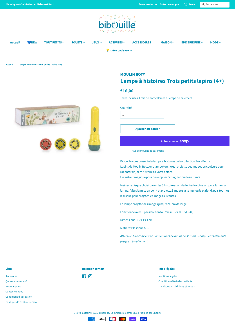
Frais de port (147, 98)
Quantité (126, 108)
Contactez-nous (14, 292)
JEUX (96, 42)
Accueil (15, 42)
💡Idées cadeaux (118, 50)
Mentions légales (167, 276)
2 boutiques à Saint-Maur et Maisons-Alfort (30, 4)
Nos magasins (13, 286)
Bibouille (104, 313)
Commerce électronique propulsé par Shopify (136, 313)
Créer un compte (169, 4)
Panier (192, 4)
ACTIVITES (116, 42)
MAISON (166, 42)
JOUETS (77, 42)
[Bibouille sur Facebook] (84, 277)
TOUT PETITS (53, 42)
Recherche (11, 276)
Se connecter (146, 4)
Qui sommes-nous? (16, 281)
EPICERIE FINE (191, 42)
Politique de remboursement (22, 302)
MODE (214, 42)
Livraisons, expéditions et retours (177, 286)
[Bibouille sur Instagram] (90, 277)
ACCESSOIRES (141, 42)
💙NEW (32, 42)
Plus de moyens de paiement (147, 151)
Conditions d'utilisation (19, 297)
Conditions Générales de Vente (175, 281)
